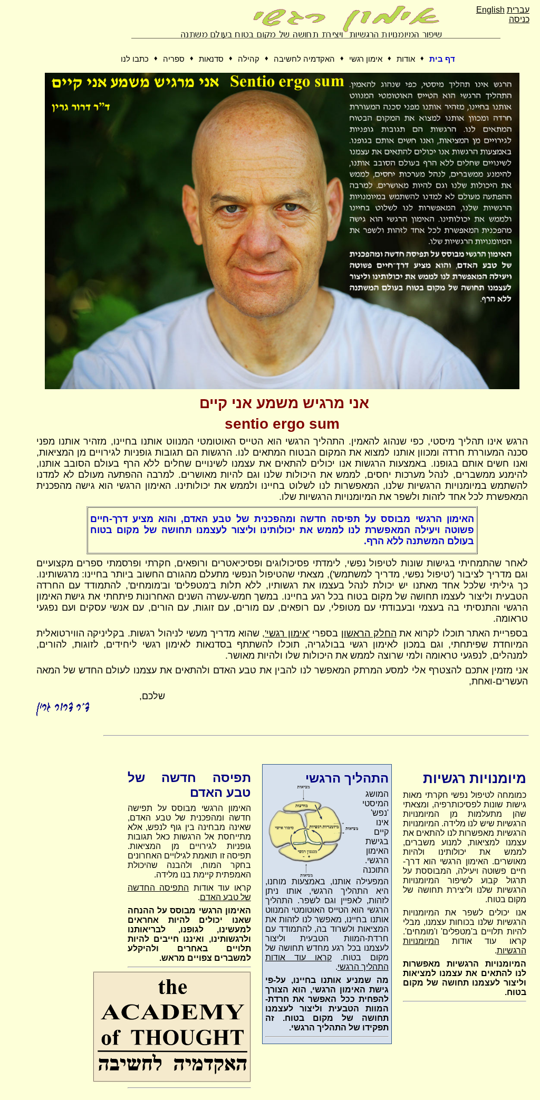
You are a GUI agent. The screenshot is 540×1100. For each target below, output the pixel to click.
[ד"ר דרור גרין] (282, 386)
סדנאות (211, 58)
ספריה (174, 58)
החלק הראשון (369, 633)
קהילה (248, 58)
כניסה (519, 19)
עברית (518, 9)
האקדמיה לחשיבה (304, 58)
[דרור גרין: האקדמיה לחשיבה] (172, 1080)
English (490, 9)
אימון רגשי (365, 58)
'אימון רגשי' (287, 633)
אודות (406, 58)
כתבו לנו (135, 58)
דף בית (442, 58)
